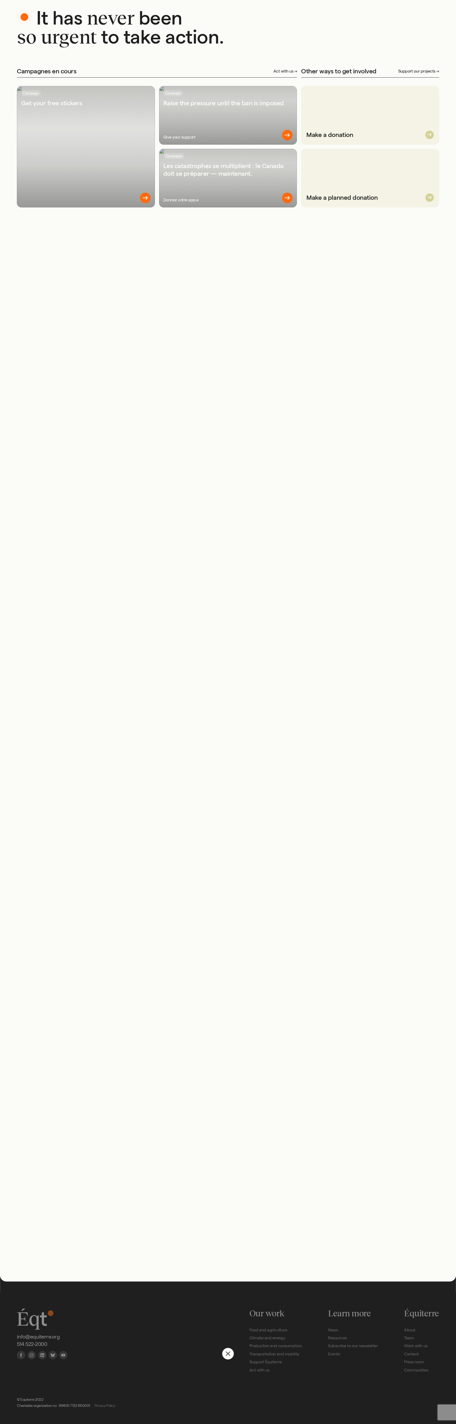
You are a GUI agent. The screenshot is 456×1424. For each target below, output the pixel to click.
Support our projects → (418, 71)
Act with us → (285, 71)
